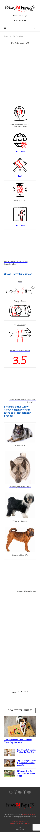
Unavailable (20, 151)
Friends (26, 821)
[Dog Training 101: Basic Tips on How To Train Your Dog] (9, 761)
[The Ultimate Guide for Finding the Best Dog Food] (9, 750)
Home (6, 36)
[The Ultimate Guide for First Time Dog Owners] (20, 717)
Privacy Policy (26, 823)
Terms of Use (18, 823)
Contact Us (15, 821)
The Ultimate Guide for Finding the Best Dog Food (26, 752)
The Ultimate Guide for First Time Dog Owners (18, 741)
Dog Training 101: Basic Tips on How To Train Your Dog (26, 762)
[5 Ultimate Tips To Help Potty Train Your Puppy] (9, 771)
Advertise (21, 821)
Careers (12, 823)
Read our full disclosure (28, 814)
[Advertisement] (20, 618)
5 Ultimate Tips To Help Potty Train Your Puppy (26, 773)
